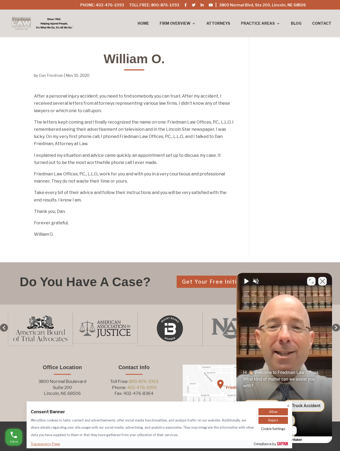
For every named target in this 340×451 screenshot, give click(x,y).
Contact (322, 24)
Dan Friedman (51, 75)
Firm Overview (175, 24)
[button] (4, 328)
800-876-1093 (143, 381)
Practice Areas (258, 24)
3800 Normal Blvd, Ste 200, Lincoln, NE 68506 (262, 5)
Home (143, 24)
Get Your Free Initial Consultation (232, 282)
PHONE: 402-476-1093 (102, 5)
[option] (47, 329)
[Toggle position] (311, 281)
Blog (296, 24)
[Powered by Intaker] (295, 439)
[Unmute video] (246, 281)
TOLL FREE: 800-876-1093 (154, 5)
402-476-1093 (141, 387)
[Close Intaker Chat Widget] (322, 281)
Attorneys (218, 24)
